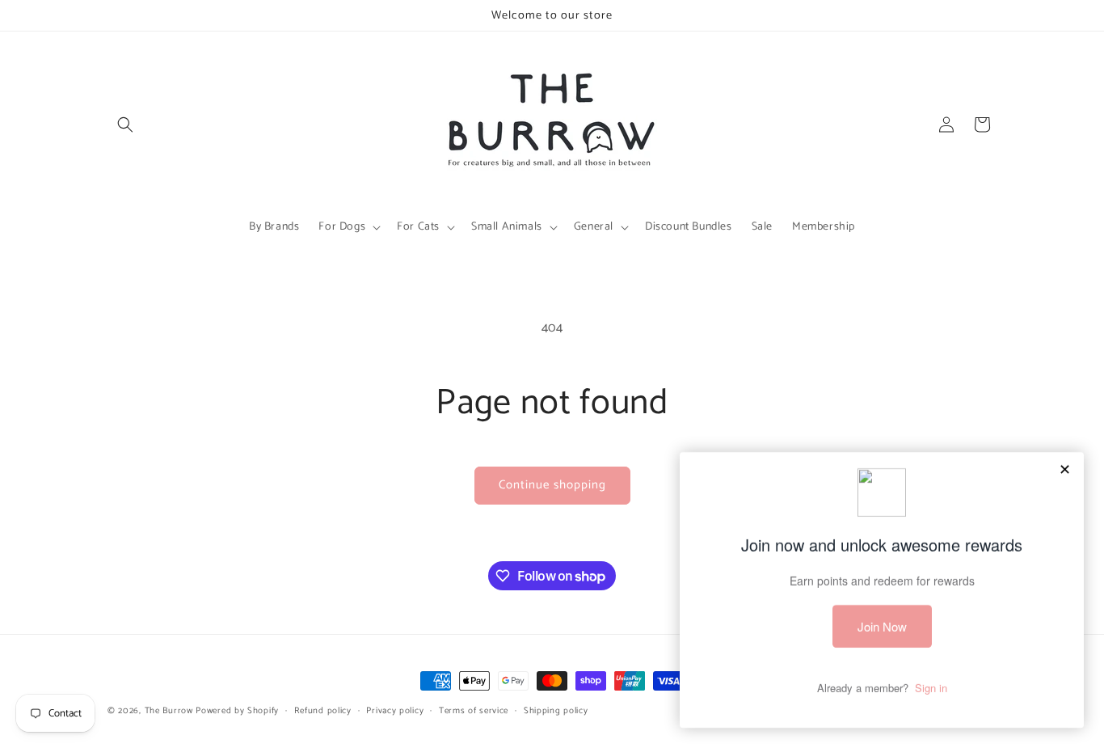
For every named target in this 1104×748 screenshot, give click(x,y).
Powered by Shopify (237, 711)
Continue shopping (552, 485)
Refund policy (323, 711)
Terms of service (473, 711)
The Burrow (169, 711)
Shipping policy (556, 711)
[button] (125, 124)
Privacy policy (394, 711)
